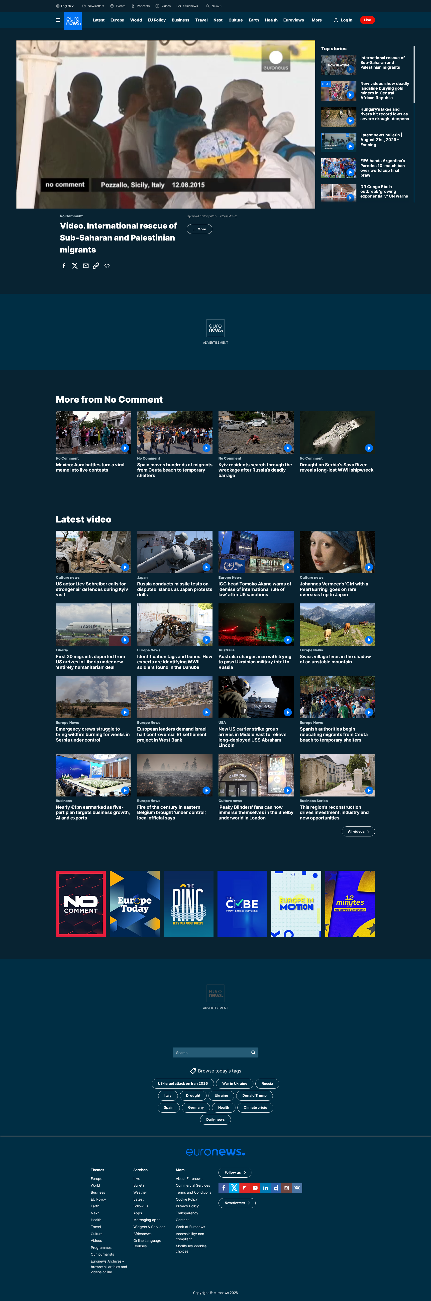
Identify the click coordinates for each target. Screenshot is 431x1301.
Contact (182, 1220)
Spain (169, 1107)
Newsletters (235, 1203)
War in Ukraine (234, 1083)
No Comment (67, 458)
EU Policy (157, 19)
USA (222, 723)
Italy (168, 1095)
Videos (96, 1241)
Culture (235, 19)
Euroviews (293, 19)
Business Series (314, 800)
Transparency (187, 1213)
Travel (201, 19)
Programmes (101, 1247)
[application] (165, 124)
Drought (193, 1095)
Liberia (62, 650)
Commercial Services (193, 1185)
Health (271, 19)
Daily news (215, 1119)
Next (218, 19)
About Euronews (189, 1178)
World (136, 19)
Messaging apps (146, 1220)
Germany (196, 1107)
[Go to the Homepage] (73, 21)
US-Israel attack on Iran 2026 (183, 1083)
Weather (140, 1192)
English (66, 6)
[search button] (208, 6)
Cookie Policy (187, 1199)
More (180, 1170)
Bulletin (139, 1185)
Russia (267, 1083)
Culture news (68, 577)
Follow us (140, 1206)
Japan (142, 577)
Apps (137, 1213)
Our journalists (102, 1254)
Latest (99, 19)
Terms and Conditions (193, 1192)
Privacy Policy (187, 1206)
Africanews (142, 1234)
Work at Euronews (190, 1227)
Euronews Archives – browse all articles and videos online (109, 1266)
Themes (97, 1170)
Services (140, 1170)
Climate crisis (255, 1107)
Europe (117, 19)
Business (180, 19)
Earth (254, 19)
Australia (226, 650)
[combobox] (233, 6)
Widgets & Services (149, 1227)
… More (199, 229)
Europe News (230, 577)
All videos (356, 831)
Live (367, 20)
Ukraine (221, 1095)
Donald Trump (254, 1095)
